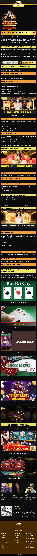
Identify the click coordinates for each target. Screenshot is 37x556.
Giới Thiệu (3, 535)
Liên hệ (3, 547)
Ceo (3, 537)
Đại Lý (16, 544)
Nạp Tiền (16, 540)
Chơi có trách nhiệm (5, 544)
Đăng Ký (16, 537)
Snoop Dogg (17, 506)
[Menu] (1, 2)
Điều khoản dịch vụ (5, 540)
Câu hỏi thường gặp (5, 545)
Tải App (16, 535)
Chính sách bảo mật (5, 542)
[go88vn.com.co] (18, 2)
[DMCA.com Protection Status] (18, 530)
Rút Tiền (16, 542)
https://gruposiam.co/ (7, 36)
